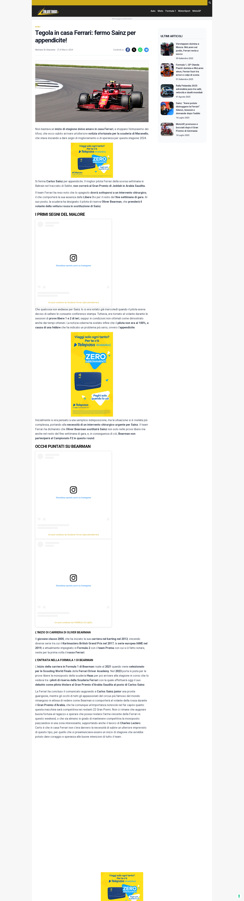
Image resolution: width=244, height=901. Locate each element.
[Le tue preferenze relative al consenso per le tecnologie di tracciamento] (239, 896)
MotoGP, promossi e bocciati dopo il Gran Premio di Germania (187, 127)
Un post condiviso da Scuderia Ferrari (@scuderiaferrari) (73, 302)
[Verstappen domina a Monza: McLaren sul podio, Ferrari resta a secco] (167, 51)
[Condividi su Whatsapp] (140, 49)
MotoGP (196, 11)
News (38, 27)
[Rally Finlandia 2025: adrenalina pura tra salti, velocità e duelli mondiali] (167, 91)
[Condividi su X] (134, 49)
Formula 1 (170, 11)
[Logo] (48, 11)
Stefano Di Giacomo (45, 49)
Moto (160, 11)
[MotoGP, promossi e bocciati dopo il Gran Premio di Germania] (167, 130)
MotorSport (184, 11)
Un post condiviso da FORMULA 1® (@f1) (73, 622)
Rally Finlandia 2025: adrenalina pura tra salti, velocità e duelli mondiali (189, 89)
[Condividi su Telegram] (146, 49)
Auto (153, 11)
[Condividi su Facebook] (128, 49)
